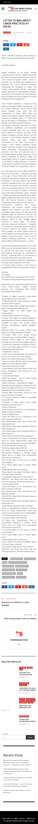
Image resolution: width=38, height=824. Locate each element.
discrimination (8, 566)
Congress (22, 667)
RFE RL (20, 573)
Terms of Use (30, 818)
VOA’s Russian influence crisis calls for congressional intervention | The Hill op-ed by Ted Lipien (17, 771)
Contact (22, 818)
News (16, 818)
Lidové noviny (21, 569)
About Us (10, 818)
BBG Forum (7, 32)
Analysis (22, 699)
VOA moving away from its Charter (20, 618)
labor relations (8, 569)
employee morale (21, 566)
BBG (4, 562)
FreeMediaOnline (19, 32)
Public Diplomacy (8, 573)
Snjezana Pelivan (8, 577)
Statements (23, 685)
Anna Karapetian (17, 558)
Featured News (24, 683)
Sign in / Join (7, 2)
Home (4, 818)
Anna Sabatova (30, 558)
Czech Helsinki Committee (18, 562)
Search (5, 734)
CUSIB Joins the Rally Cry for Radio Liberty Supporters (27, 690)
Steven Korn (21, 577)
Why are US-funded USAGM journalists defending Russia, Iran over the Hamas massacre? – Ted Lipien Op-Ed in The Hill (16, 762)
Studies (30, 702)
